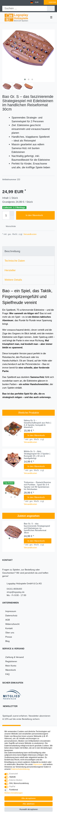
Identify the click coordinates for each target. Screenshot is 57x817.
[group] (13, 428)
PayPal (12, 786)
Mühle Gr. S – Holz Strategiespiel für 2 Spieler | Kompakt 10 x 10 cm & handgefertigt (37, 454)
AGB (7, 620)
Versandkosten (29, 234)
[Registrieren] (9, 2)
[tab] (28, 251)
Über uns (9, 632)
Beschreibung (12, 251)
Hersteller (10, 270)
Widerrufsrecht (12, 624)
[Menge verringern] (12, 217)
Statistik (12, 777)
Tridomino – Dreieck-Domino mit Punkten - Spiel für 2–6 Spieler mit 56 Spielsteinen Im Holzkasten (37, 485)
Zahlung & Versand (14, 657)
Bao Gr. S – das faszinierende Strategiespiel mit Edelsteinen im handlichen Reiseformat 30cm (37, 528)
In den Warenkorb (34, 215)
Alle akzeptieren (28, 798)
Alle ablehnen (29, 804)
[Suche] (51, 8)
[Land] (31, 2)
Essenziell (13, 774)
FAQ (7, 674)
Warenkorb (10, 670)
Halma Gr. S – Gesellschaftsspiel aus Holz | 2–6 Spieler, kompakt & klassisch (37, 423)
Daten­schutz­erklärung (20, 769)
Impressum (10, 611)
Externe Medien (15, 780)
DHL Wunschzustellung (19, 783)
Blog (7, 641)
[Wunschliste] (42, 2)
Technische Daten (15, 260)
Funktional (13, 790)
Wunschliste (10, 226)
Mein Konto (10, 665)
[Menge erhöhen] (12, 213)
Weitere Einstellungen (13, 793)
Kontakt (9, 628)
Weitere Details (13, 279)
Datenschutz (11, 615)
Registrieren (11, 661)
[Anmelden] (3, 2)
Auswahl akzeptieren (28, 809)
